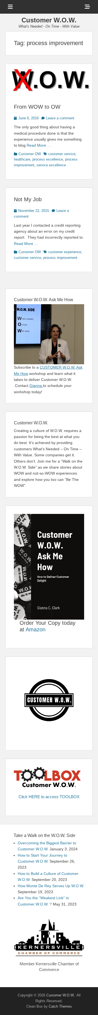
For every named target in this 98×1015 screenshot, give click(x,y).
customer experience (64, 252)
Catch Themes (60, 1006)
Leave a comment (60, 118)
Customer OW (30, 154)
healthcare (22, 159)
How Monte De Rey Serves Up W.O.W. (51, 886)
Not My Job (28, 199)
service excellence (51, 165)
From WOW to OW (37, 107)
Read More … (39, 145)
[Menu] (10, 7)
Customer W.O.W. (49, 20)
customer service (61, 154)
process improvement (60, 258)
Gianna (36, 385)
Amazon (35, 629)
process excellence (47, 159)
